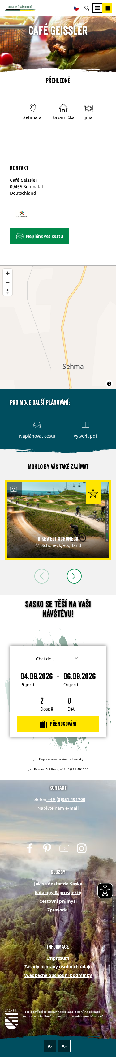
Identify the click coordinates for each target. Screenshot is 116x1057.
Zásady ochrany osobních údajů (58, 967)
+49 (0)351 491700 (65, 799)
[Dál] (74, 576)
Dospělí (48, 709)
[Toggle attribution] (109, 384)
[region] (58, 327)
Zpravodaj (58, 910)
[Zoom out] (7, 282)
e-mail (72, 808)
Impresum (58, 958)
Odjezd (70, 684)
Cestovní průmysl (58, 901)
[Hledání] (87, 8)
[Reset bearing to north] (7, 291)
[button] (39, 236)
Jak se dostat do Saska (58, 884)
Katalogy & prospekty (58, 892)
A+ (64, 1046)
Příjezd (27, 684)
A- (50, 1046)
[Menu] (97, 8)
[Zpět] (41, 576)
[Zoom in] (7, 273)
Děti (71, 709)
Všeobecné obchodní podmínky (58, 975)
